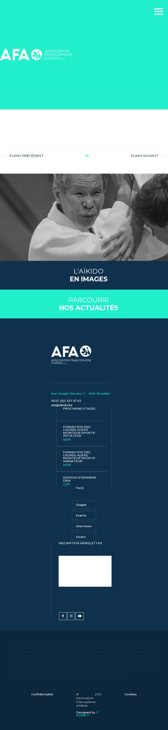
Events (81, 515)
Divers (81, 537)
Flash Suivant (145, 156)
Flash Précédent (26, 156)
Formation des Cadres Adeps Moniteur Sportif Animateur (79, 458)
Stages (81, 504)
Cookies (130, 694)
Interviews (84, 526)
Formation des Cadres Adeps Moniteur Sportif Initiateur (79, 433)
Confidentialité (42, 694)
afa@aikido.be (61, 405)
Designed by (87, 714)
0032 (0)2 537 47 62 (66, 400)
